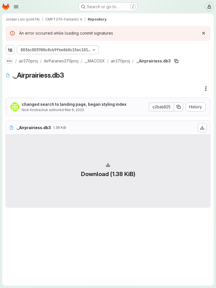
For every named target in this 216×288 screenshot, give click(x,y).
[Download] (202, 127)
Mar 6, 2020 (74, 110)
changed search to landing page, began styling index (74, 104)
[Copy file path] (176, 61)
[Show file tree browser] (10, 49)
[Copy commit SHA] (178, 106)
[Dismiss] (203, 33)
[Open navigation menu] (16, 6)
